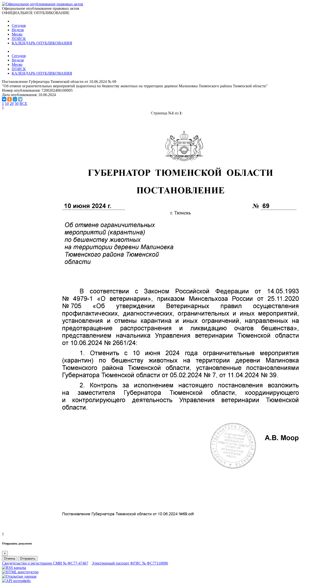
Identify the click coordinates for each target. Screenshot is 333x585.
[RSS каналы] (14, 567)
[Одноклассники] (9, 99)
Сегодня (19, 25)
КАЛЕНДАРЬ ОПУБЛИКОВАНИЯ (42, 43)
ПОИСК (19, 39)
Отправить (28, 558)
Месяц (17, 34)
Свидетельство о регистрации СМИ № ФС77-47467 (45, 563)
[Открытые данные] (19, 576)
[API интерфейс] (16, 581)
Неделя (18, 30)
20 (12, 103)
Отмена (9, 558)
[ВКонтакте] (4, 99)
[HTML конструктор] (20, 572)
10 (7, 103)
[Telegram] (20, 99)
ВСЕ (23, 103)
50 (17, 103)
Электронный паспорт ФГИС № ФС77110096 (130, 563)
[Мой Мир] (15, 99)
